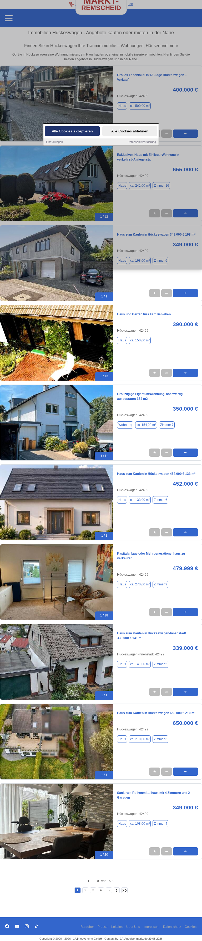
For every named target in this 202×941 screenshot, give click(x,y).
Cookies (190, 927)
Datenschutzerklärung (142, 141)
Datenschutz (172, 927)
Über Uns (133, 927)
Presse (103, 927)
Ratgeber (87, 927)
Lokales (117, 927)
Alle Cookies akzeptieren (72, 131)
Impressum (151, 927)
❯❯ (124, 890)
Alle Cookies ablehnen (129, 131)
